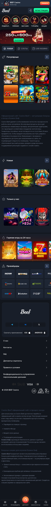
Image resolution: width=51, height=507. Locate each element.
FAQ (5, 354)
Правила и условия (11, 367)
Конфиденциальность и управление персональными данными (19, 375)
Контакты (7, 347)
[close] (2, 3)
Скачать (45, 3)
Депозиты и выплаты (12, 361)
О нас (5, 341)
